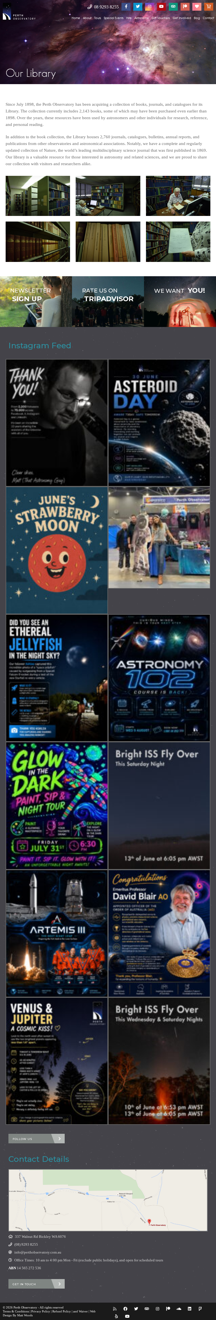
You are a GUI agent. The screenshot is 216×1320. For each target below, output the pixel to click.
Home (76, 18)
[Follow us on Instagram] (149, 7)
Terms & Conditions (16, 1311)
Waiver (83, 1311)
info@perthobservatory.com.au (37, 1252)
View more (36, 301)
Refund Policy (61, 1311)
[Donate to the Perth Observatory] (196, 7)
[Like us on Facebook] (126, 7)
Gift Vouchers (161, 18)
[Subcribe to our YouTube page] (161, 7)
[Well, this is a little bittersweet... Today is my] (57, 423)
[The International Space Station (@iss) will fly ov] (159, 1061)
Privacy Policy (40, 1311)
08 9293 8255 (106, 6)
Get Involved (182, 18)
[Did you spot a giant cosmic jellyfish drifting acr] (57, 678)
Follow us (22, 1139)
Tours (97, 18)
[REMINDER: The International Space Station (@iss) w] (159, 805)
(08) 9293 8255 (26, 1244)
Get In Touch (24, 1284)
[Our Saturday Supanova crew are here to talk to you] (159, 538)
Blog (197, 18)
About (87, 18)
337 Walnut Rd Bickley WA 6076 (40, 1236)
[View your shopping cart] (208, 7)
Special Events (113, 18)
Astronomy (141, 18)
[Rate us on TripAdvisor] (173, 7)
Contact (208, 18)
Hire (129, 18)
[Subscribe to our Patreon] (185, 7)
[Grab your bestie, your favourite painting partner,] (57, 805)
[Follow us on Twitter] (137, 7)
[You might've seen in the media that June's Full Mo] (57, 550)
